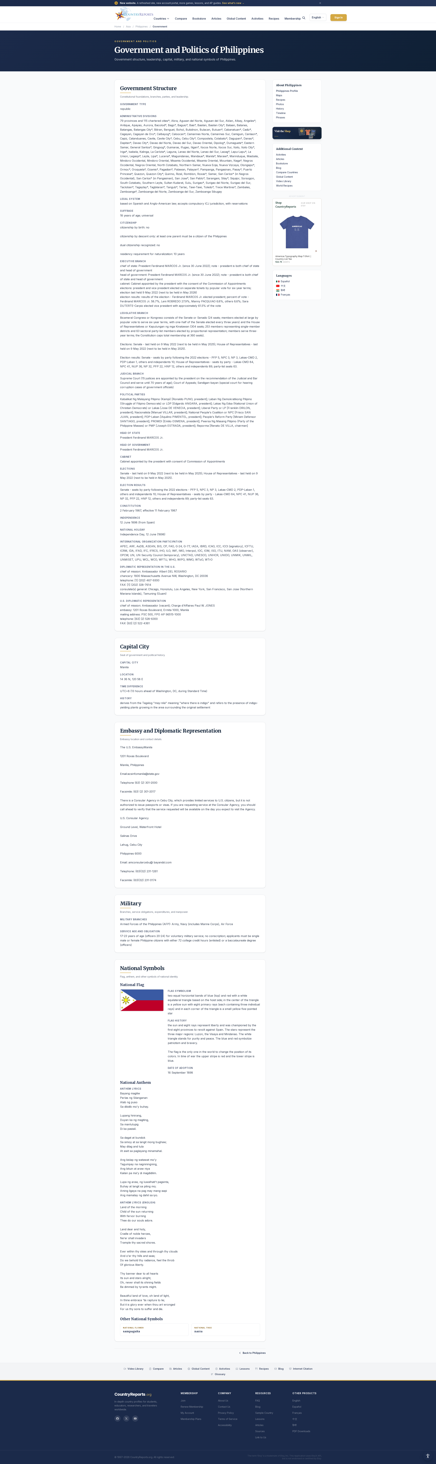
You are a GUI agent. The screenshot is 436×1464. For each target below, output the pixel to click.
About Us (223, 1400)
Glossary (220, 1374)
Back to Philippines (254, 1352)
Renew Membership (192, 1406)
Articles (216, 18)
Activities (257, 18)
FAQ (257, 1400)
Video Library (283, 181)
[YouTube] (135, 1418)
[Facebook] (117, 1418)
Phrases (280, 117)
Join (183, 1400)
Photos (280, 104)
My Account (187, 1412)
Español (285, 281)
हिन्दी (283, 290)
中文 (283, 285)
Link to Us (260, 1437)
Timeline (281, 113)
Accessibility (225, 1425)
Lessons (245, 1368)
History (280, 108)
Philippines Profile (287, 90)
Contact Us (224, 1406)
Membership (293, 18)
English (316, 17)
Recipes (274, 18)
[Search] (304, 18)
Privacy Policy (226, 1412)
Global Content (236, 18)
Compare (181, 18)
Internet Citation (303, 1368)
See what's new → (233, 3)
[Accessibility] (428, 1456)
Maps (279, 95)
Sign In (338, 17)
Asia (128, 26)
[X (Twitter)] (126, 1418)
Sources (260, 1431)
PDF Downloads (301, 1431)
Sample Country (264, 1412)
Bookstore (199, 18)
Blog (278, 167)
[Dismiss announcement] (320, 3)
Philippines (142, 26)
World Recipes (284, 185)
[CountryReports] (134, 13)
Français (285, 294)
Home (117, 26)
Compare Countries (287, 172)
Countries (160, 18)
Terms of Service (227, 1418)
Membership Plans (191, 1418)
